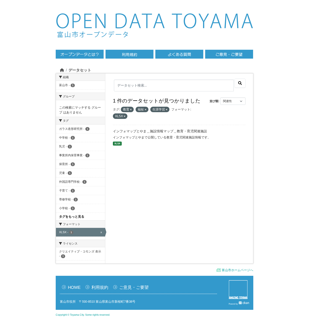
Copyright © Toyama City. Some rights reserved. (83, 314)
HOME (74, 287)
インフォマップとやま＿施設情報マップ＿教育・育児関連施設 (160, 131)
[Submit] (240, 83)
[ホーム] (62, 70)
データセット (80, 70)
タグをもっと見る (71, 216)
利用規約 (99, 287)
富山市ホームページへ (237, 270)
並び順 (214, 101)
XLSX (117, 143)
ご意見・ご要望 (134, 287)
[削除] (131, 109)
